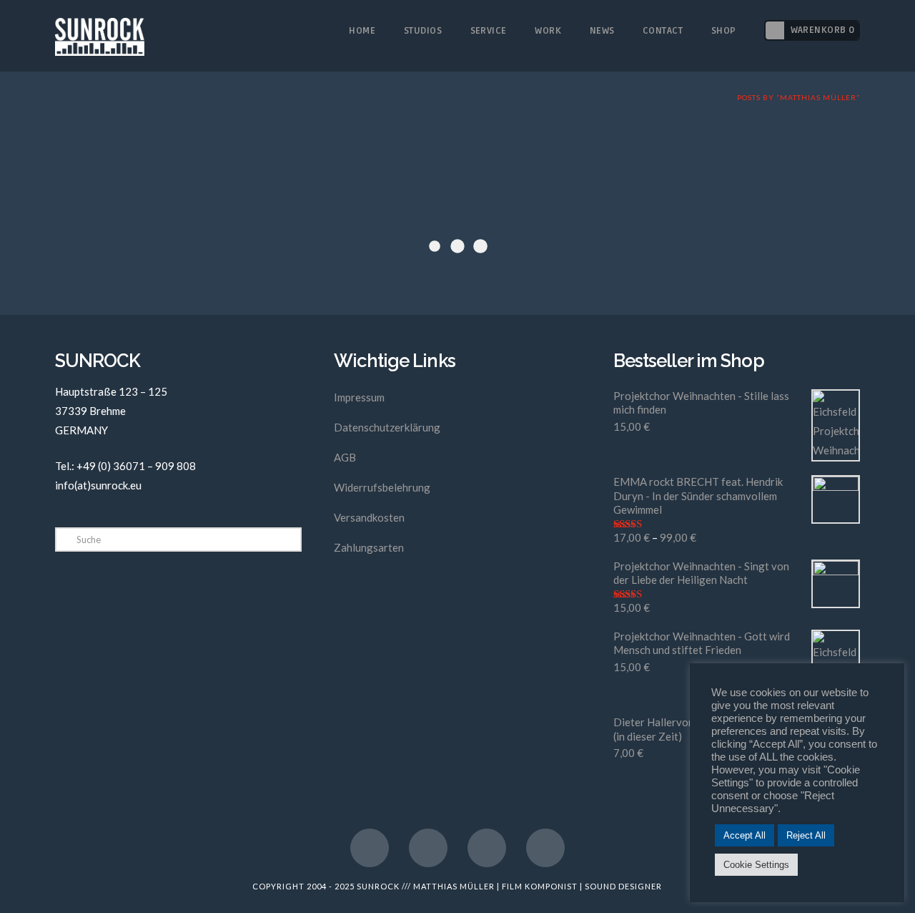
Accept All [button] (744, 835)
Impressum (359, 397)
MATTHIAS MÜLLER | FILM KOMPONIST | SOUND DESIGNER (537, 886)
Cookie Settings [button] (756, 864)
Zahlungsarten (369, 547)
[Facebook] (369, 848)
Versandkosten (369, 517)
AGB (345, 457)
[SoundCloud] (545, 848)
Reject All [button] (806, 835)
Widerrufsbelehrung (382, 487)
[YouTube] (428, 848)
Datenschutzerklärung (387, 427)
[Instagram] (487, 848)
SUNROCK (378, 886)
